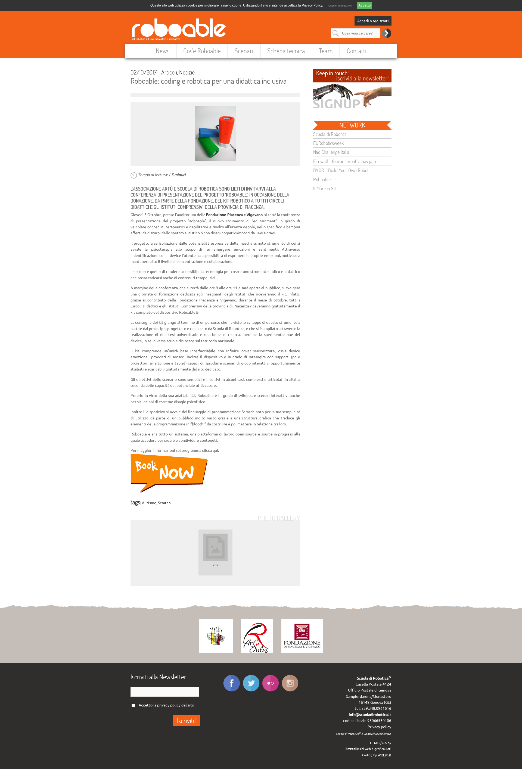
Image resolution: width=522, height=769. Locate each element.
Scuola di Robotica (330, 134)
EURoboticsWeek (328, 143)
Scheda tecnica (286, 50)
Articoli (169, 72)
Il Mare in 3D (324, 188)
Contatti (356, 50)
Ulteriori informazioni (340, 5)
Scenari (244, 50)
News (162, 50)
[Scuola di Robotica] (216, 651)
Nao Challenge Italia (331, 152)
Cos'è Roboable (202, 50)
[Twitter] (251, 691)
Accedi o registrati (373, 21)
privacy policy (169, 705)
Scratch (164, 503)
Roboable (322, 179)
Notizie (187, 72)
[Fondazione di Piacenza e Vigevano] (302, 651)
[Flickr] (270, 691)
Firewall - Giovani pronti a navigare (345, 161)
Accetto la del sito (166, 705)
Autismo (149, 503)
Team (326, 50)
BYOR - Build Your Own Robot (341, 170)
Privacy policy (379, 727)
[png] (215, 546)
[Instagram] (290, 691)
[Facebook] (231, 691)
